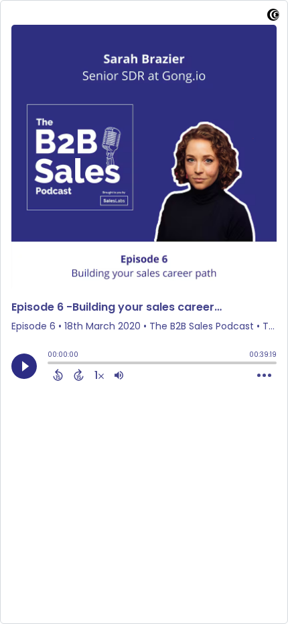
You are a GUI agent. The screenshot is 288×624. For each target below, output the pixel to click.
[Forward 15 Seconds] (78, 375)
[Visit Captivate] (273, 17)
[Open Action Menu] (264, 376)
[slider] (51, 364)
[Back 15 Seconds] (58, 375)
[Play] (24, 366)
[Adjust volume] (119, 375)
